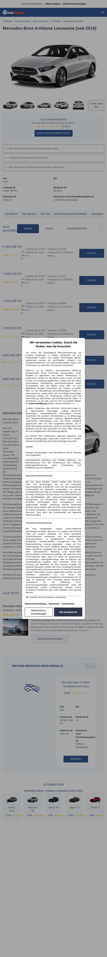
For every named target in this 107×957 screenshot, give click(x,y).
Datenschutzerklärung (35, 603)
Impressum (53, 603)
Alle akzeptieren (68, 612)
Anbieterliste (68, 603)
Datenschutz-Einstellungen (39, 612)
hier (73, 403)
